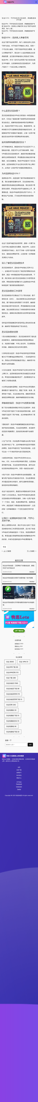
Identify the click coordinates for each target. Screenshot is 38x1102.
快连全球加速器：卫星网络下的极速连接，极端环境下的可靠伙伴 (18, 567)
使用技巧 (17, 643)
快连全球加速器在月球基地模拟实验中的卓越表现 (18, 603)
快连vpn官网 (12, 672)
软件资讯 (17, 649)
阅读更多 (32, 572)
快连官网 (11, 705)
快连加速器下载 (12, 689)
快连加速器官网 (13, 694)
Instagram (19, 786)
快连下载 (11, 678)
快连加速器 (12, 683)
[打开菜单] (36, 2)
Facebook (19, 784)
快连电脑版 (11, 710)
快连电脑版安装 (12, 721)
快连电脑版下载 (12, 715)
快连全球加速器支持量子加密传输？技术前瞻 (18, 578)
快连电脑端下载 (12, 732)
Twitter (19, 789)
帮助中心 (17, 646)
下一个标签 (30, 551)
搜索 (30, 744)
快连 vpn (23, 662)
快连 (4, 547)
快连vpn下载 (12, 667)
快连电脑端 (11, 726)
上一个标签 (7, 551)
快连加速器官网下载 (14, 699)
